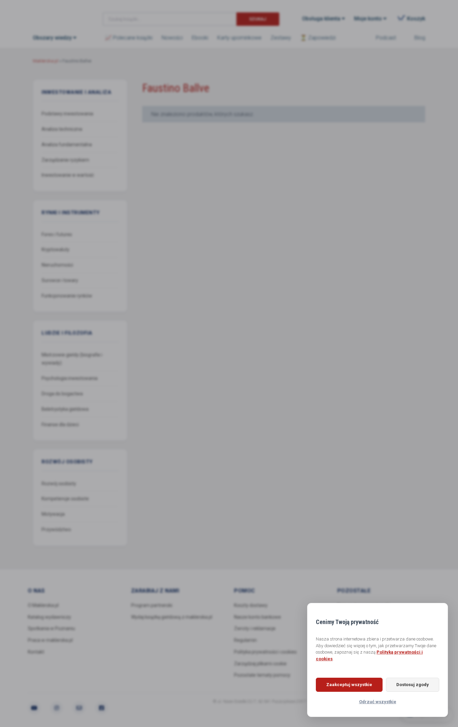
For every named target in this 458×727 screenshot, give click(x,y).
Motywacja (53, 514)
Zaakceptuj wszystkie (349, 684)
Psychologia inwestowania (70, 378)
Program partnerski (151, 605)
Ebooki (200, 38)
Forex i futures (57, 234)
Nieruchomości (57, 265)
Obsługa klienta (321, 18)
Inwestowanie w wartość (68, 175)
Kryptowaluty (55, 249)
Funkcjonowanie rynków (67, 295)
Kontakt (36, 652)
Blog (419, 38)
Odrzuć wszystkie (377, 701)
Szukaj (257, 18)
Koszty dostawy (251, 605)
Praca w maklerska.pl (50, 640)
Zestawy (281, 38)
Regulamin (245, 640)
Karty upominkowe (239, 38)
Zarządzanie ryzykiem (65, 160)
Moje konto (368, 18)
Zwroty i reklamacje (255, 628)
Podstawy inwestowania (67, 113)
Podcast (386, 38)
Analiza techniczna (62, 129)
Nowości (172, 38)
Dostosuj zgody (412, 684)
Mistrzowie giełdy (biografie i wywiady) (72, 359)
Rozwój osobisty (59, 483)
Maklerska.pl (57, 14)
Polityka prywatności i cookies (265, 652)
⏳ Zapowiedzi (318, 38)
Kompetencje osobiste (65, 498)
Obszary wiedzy (52, 38)
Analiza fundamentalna (67, 144)
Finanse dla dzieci (60, 424)
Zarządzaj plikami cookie (260, 663)
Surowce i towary (60, 280)
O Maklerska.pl (43, 605)
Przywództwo (56, 529)
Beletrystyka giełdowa (65, 409)
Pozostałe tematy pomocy (262, 675)
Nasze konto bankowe (257, 617)
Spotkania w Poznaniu (51, 628)
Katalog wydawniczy (49, 617)
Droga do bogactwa (62, 393)
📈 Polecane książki (129, 38)
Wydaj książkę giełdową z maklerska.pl (171, 617)
